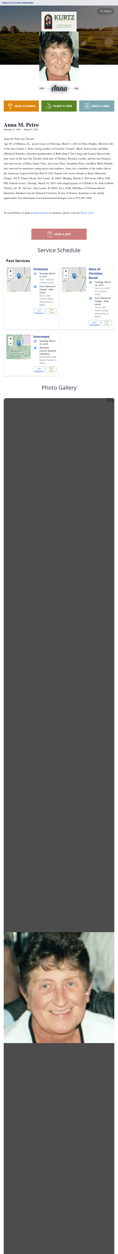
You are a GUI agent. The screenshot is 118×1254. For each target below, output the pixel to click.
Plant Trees (51, 311)
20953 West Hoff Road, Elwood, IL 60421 (47, 360)
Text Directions (39, 311)
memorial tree (41, 212)
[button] (19, 276)
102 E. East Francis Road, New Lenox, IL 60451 (46, 300)
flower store (87, 212)
